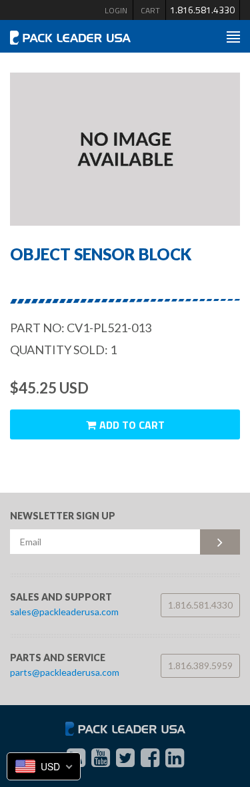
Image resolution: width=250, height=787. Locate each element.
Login (116, 10)
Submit (220, 542)
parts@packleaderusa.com (64, 672)
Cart (150, 10)
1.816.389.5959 (200, 665)
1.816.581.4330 (202, 10)
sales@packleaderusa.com (64, 611)
